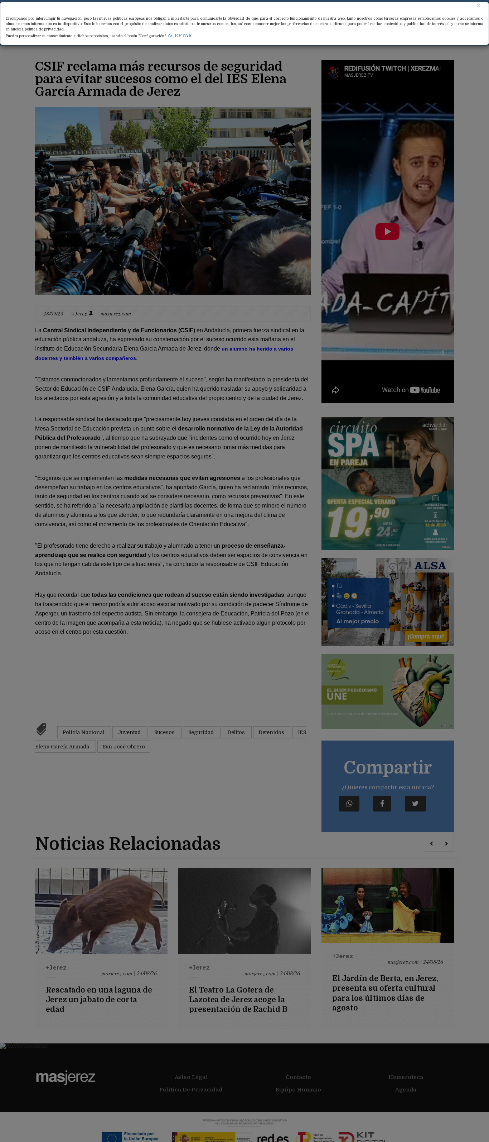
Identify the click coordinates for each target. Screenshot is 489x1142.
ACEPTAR (180, 35)
